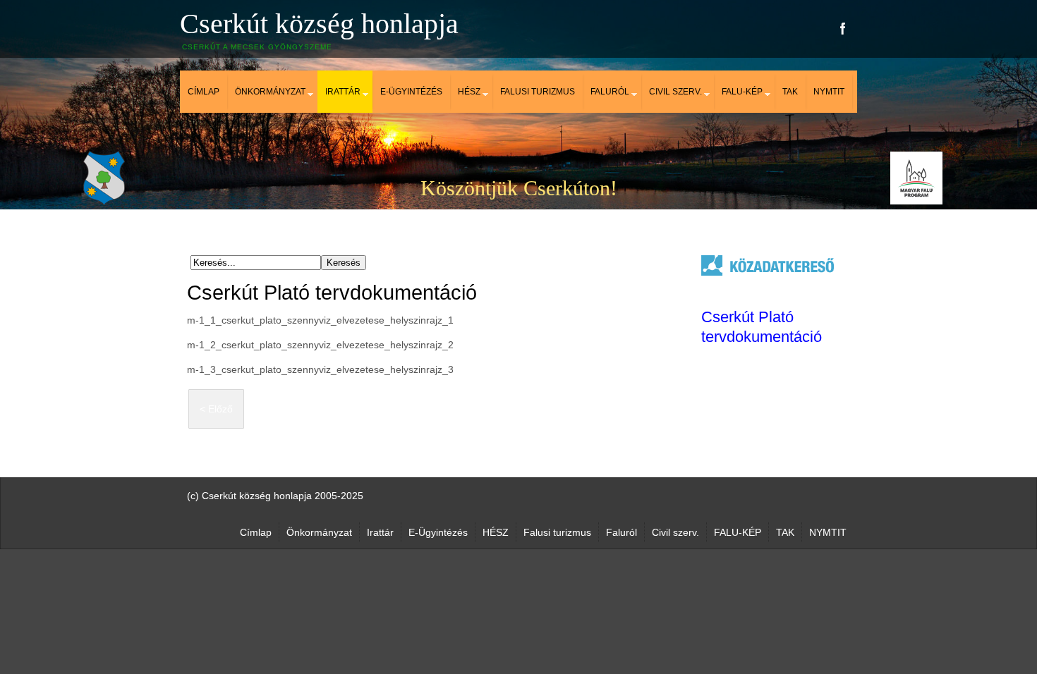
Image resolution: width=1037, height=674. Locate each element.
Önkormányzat (270, 92)
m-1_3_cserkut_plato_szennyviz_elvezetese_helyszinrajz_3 (320, 369)
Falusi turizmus (537, 92)
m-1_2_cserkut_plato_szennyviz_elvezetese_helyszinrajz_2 (320, 344)
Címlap (203, 92)
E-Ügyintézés (411, 92)
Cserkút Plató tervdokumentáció (332, 292)
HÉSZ (469, 92)
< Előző (216, 409)
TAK (790, 92)
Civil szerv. (675, 92)
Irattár (342, 92)
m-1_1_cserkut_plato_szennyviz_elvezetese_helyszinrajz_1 (320, 320)
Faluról (609, 92)
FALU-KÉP (742, 92)
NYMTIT (828, 92)
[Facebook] (843, 28)
